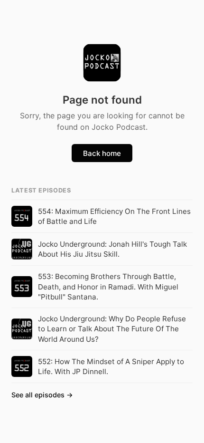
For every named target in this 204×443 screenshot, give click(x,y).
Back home (102, 153)
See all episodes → (42, 395)
